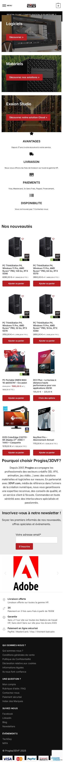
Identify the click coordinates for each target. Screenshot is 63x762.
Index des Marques (12, 701)
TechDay (7, 739)
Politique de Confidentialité (16, 659)
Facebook (7, 713)
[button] (58, 5)
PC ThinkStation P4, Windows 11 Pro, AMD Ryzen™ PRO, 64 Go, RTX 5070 (45, 269)
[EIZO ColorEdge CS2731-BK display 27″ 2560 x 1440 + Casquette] (16, 419)
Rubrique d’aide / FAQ (14, 688)
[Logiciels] (31, 33)
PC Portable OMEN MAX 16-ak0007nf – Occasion (14, 381)
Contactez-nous (10, 692)
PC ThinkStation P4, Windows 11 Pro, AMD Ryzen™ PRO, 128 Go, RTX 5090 (15, 269)
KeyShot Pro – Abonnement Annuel (43, 438)
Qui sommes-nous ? (12, 650)
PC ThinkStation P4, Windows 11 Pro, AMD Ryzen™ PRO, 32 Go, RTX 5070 (14, 326)
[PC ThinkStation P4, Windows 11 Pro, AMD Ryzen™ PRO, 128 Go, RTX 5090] (16, 248)
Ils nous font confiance (14, 671)
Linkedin (6, 718)
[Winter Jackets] (31, 113)
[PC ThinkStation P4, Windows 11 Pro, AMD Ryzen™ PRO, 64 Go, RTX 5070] (47, 248)
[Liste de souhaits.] (22, 238)
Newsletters (8, 726)
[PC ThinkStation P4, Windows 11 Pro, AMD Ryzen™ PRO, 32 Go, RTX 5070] (16, 305)
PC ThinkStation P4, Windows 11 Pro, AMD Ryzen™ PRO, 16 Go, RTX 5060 (45, 326)
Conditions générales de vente (18, 654)
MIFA (5, 743)
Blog (4, 722)
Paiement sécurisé (12, 697)
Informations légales (13, 667)
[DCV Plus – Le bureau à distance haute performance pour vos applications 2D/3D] (47, 362)
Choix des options (47, 398)
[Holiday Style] (31, 73)
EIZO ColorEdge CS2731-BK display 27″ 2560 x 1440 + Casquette (14, 440)
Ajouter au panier (16, 283)
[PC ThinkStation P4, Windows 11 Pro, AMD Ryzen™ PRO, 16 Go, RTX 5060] (47, 305)
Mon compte (9, 684)
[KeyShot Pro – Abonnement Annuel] (47, 419)
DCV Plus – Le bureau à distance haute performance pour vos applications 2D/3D (44, 384)
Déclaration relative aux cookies (19, 663)
